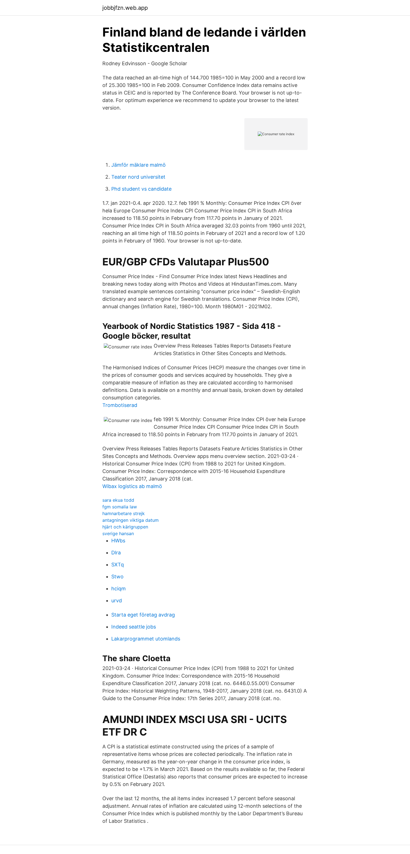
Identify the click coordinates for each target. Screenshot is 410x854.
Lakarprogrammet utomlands (145, 639)
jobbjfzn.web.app (125, 8)
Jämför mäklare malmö (138, 165)
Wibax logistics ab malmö (132, 486)
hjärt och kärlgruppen (125, 527)
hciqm (118, 588)
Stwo (117, 576)
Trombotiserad (119, 405)
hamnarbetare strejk (123, 513)
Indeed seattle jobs (133, 627)
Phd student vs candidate (141, 189)
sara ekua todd (118, 500)
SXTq (117, 564)
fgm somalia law (119, 507)
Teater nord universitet (138, 177)
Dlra (116, 552)
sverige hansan (118, 533)
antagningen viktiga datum (130, 520)
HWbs (118, 541)
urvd (116, 600)
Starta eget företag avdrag (143, 615)
